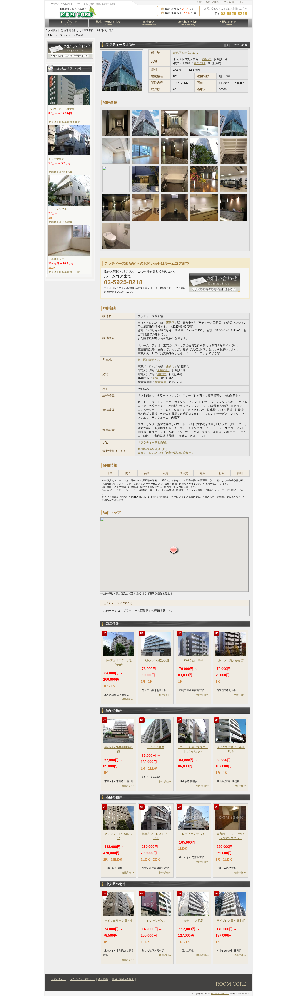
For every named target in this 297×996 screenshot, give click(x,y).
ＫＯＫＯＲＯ (155, 747)
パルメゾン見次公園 (156, 660)
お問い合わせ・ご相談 (208, 2)
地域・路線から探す (108, 23)
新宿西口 (199, 63)
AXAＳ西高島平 (193, 660)
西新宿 (206, 59)
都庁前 (161, 374)
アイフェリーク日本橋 (118, 920)
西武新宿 (160, 382)
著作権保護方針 (188, 23)
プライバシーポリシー (235, 2)
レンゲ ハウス (156, 920)
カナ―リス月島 (193, 920)
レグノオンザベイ (193, 834)
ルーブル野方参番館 (231, 660)
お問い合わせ (227, 23)
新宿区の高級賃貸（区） (153, 449)
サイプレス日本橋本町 (231, 920)
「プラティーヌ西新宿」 (153, 442)
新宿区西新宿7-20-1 (185, 52)
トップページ (68, 23)
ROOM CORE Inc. (220, 993)
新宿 (155, 378)
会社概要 (148, 23)
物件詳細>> (128, 699)
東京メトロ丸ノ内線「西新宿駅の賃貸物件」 (166, 453)
